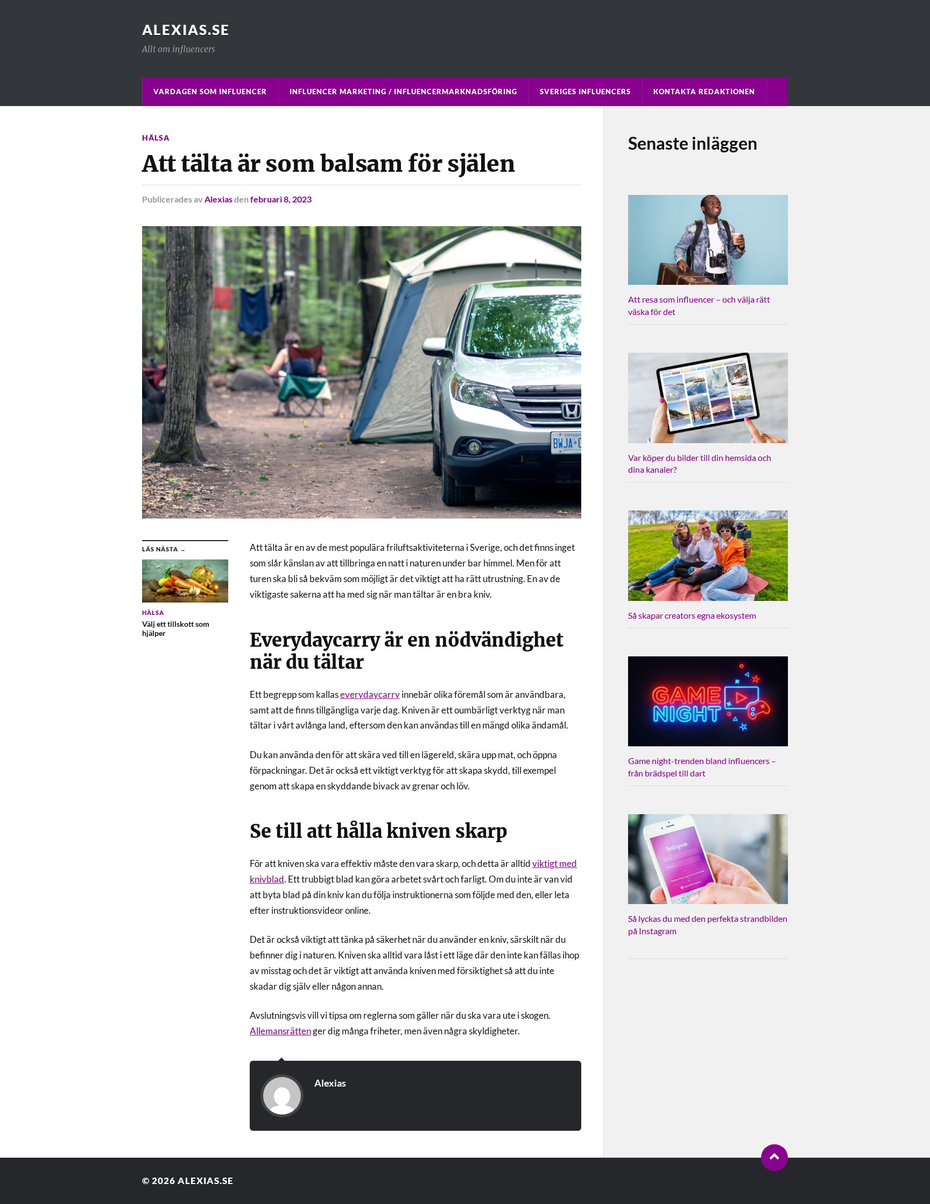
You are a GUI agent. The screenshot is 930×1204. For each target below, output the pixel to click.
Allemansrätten (280, 1031)
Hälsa (156, 137)
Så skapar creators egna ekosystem (692, 615)
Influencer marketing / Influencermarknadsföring (403, 91)
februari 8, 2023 (281, 199)
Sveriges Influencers (585, 91)
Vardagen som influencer (210, 91)
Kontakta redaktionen (704, 91)
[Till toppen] (774, 1157)
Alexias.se (186, 30)
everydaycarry (370, 694)
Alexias (218, 199)
